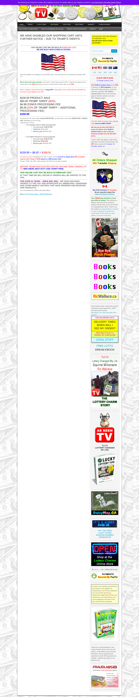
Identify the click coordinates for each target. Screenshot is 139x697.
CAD (94, 72)
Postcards (79, 24)
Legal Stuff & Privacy (107, 595)
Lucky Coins (41, 24)
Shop (101, 29)
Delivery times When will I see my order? (105, 325)
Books (30, 24)
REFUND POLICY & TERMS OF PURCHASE (105, 334)
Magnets (91, 24)
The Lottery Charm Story (28, 29)
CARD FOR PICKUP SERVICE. (105, 194)
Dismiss (118, 2)
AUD (115, 72)
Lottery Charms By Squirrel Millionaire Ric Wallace (69, 14)
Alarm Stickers (104, 24)
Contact (93, 29)
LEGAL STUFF (105, 339)
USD (99, 72)
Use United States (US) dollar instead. (104, 2)
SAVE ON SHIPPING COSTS (104, 318)
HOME (21, 24)
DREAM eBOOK (105, 349)
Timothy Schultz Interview (76, 29)
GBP (105, 72)
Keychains (54, 24)
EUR (110, 72)
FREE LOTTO (105, 345)
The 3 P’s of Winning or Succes (52, 29)
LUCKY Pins (67, 24)
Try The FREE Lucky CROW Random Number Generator (105, 534)
